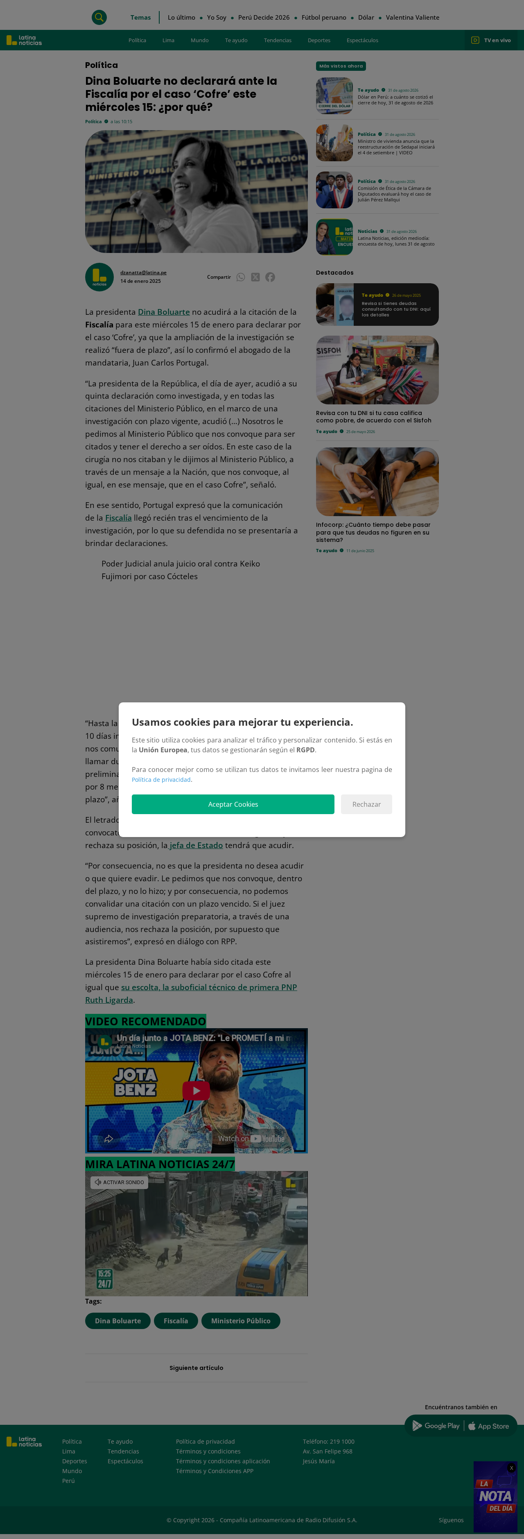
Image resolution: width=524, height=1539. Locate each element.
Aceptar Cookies (233, 804)
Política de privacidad (161, 779)
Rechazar (366, 804)
